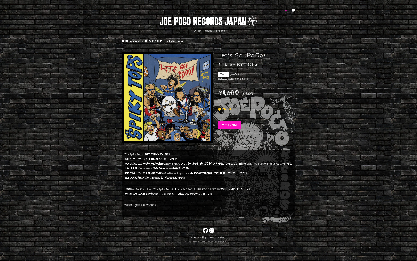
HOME (196, 31)
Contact (221, 237)
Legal (211, 237)
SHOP (208, 31)
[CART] (293, 10)
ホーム (128, 41)
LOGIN (283, 10)
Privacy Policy (198, 237)
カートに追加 (230, 124)
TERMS (220, 31)
